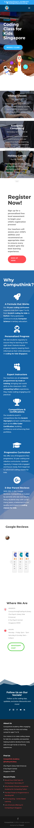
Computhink (8, 822)
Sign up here (14, 259)
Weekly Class (13, 47)
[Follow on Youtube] (20, 709)
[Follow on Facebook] (17, 709)
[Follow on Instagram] (13, 709)
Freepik (21, 825)
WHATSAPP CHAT (16, 647)
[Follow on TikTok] (9, 709)
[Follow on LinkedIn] (24, 709)
